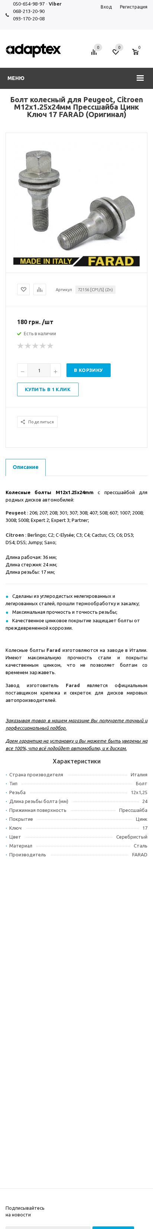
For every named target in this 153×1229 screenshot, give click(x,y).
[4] (43, 346)
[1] (21, 346)
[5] (50, 346)
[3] (35, 346)
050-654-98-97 (29, 3)
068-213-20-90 (29, 11)
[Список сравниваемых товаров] (95, 54)
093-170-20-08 (29, 18)
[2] (28, 346)
